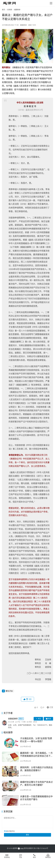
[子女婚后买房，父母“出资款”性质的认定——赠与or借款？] (10, 742)
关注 (39, 719)
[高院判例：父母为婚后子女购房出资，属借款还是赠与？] (10, 771)
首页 (3, 10)
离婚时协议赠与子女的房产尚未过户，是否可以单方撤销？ (36, 783)
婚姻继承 (23, 25)
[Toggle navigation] (51, 3)
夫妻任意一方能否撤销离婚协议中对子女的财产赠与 (36, 798)
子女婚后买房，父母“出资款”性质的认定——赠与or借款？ (36, 740)
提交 (27, 835)
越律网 (15, 848)
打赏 (49, 706)
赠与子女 (9, 691)
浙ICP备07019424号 (40, 848)
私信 (49, 719)
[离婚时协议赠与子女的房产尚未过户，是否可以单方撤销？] (10, 786)
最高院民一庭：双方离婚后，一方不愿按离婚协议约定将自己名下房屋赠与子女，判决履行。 (36, 754)
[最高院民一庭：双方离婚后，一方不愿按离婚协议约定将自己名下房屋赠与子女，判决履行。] (10, 757)
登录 (5, 831)
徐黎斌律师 (15, 718)
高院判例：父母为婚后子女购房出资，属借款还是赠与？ (36, 769)
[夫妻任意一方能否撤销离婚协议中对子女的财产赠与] (10, 800)
